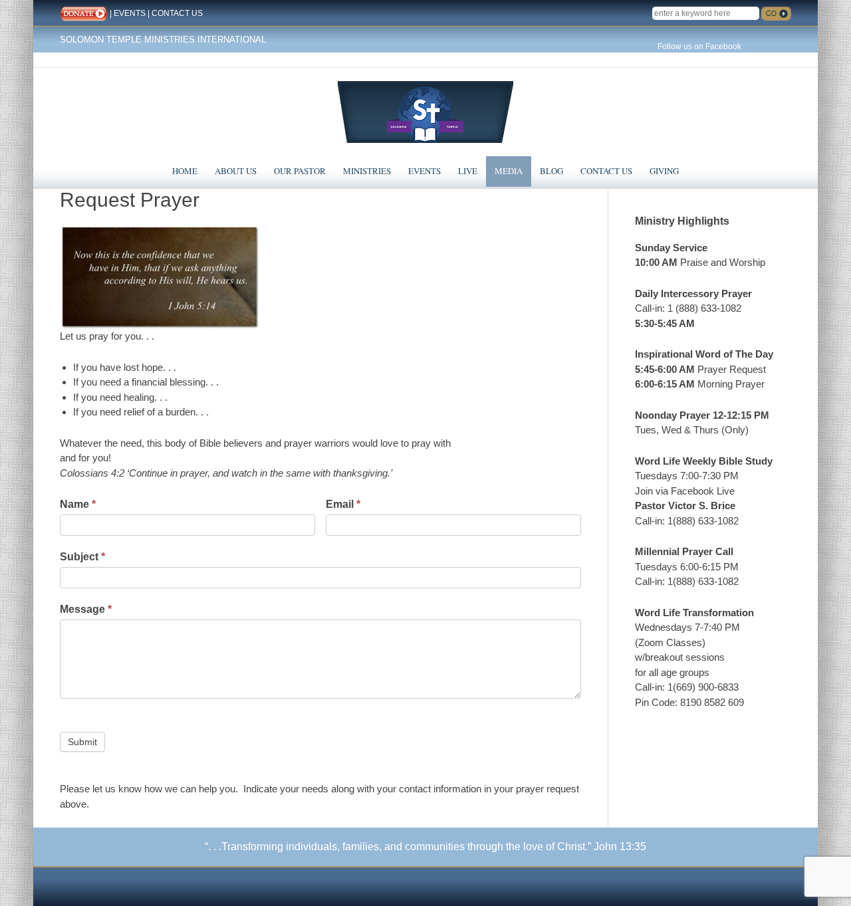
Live (467, 171)
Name (78, 504)
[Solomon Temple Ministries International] (425, 110)
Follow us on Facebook (699, 46)
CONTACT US (177, 13)
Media (509, 171)
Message (86, 609)
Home (184, 171)
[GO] (776, 14)
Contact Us (606, 171)
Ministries (367, 171)
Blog (551, 171)
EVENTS (130, 13)
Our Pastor (300, 171)
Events (424, 171)
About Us (236, 171)
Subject (82, 556)
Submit (82, 741)
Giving (664, 171)
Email (343, 504)
